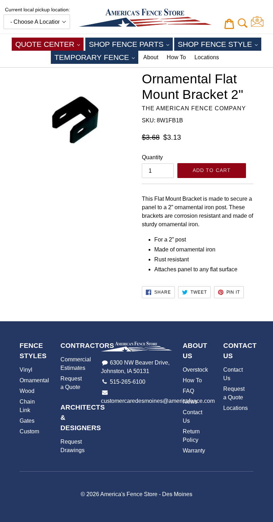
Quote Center (49, 44)
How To (176, 57)
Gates (27, 421)
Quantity (152, 157)
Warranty (194, 451)
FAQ (188, 391)
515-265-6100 (127, 382)
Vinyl (26, 370)
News (190, 402)
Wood (27, 391)
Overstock (195, 370)
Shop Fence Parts (131, 44)
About (150, 57)
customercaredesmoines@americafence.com (158, 401)
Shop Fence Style (219, 44)
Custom (29, 431)
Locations (206, 57)
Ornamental (34, 380)
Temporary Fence (96, 57)
